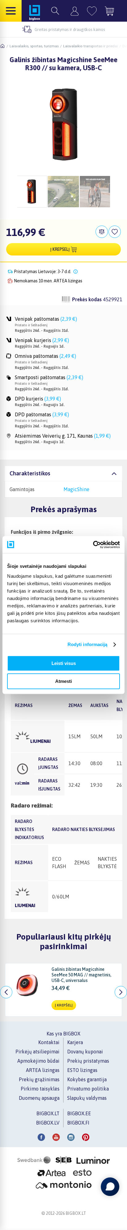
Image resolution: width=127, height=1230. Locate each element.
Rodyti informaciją (88, 644)
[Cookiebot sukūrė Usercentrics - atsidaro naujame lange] (93, 545)
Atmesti (63, 681)
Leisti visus (63, 663)
